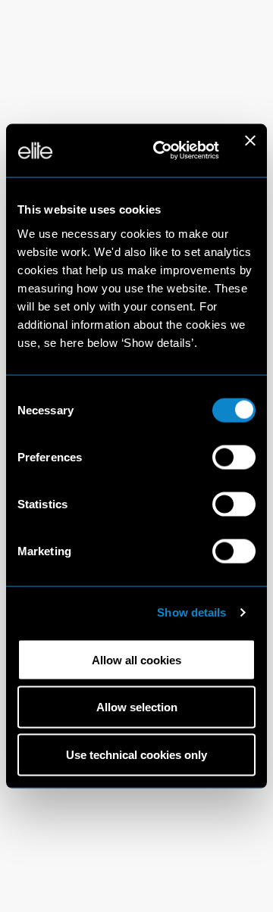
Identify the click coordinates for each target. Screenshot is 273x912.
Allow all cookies (136, 659)
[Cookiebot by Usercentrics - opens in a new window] (162, 151)
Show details (191, 612)
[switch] (234, 457)
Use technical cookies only (136, 754)
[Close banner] (250, 151)
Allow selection (136, 707)
